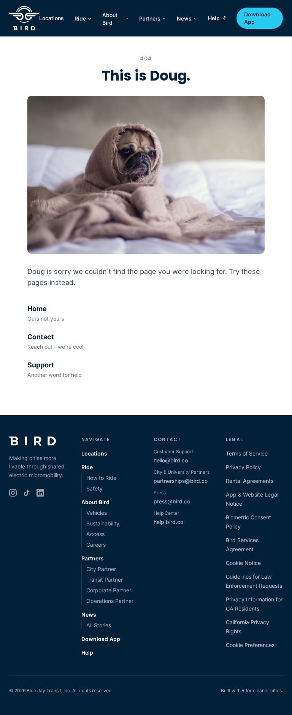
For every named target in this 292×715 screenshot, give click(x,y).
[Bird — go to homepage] (24, 18)
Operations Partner (109, 601)
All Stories (98, 625)
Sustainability (102, 523)
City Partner (101, 569)
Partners (149, 18)
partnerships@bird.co (181, 481)
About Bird (109, 19)
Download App (257, 18)
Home (37, 309)
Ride (80, 18)
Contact (40, 337)
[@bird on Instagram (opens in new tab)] (13, 493)
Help (214, 18)
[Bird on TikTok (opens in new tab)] (26, 493)
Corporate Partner (108, 590)
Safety (94, 488)
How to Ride (101, 478)
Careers (96, 544)
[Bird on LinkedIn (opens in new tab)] (40, 493)
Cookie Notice (243, 563)
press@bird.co (172, 501)
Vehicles (96, 512)
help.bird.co (168, 522)
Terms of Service (247, 453)
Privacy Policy (243, 467)
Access (95, 534)
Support (40, 365)
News (184, 18)
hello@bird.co (171, 460)
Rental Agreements (249, 481)
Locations (51, 18)
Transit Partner (104, 579)
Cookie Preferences (250, 645)
